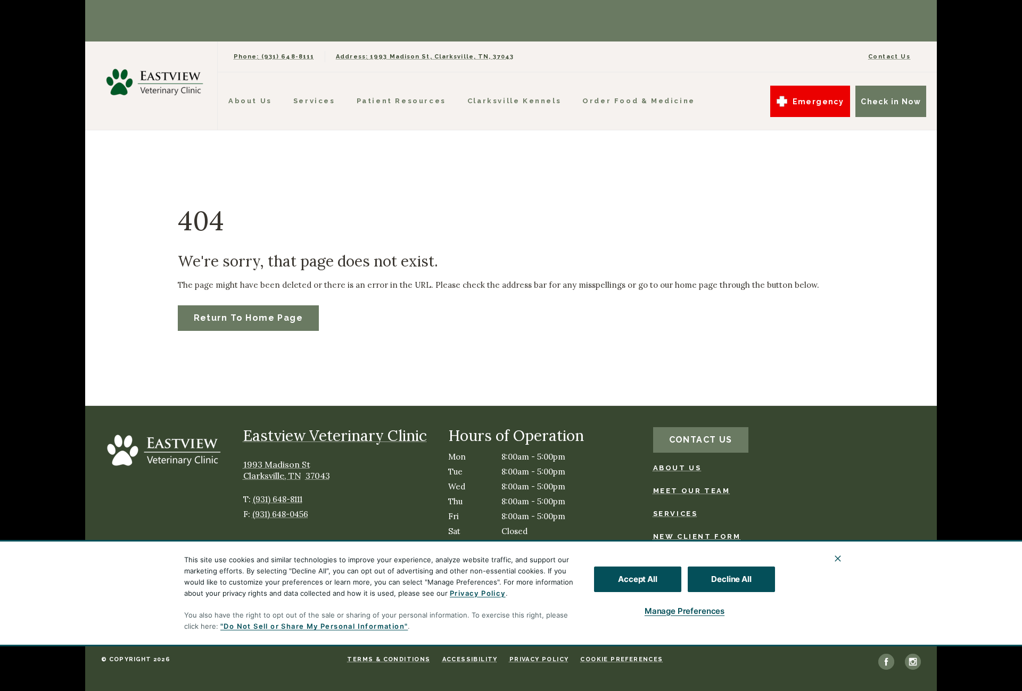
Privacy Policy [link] (539, 659)
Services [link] (314, 101)
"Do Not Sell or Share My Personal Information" (314, 626)
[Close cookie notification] (838, 558)
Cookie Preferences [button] (621, 659)
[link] (154, 83)
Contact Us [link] (889, 56)
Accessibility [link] (470, 659)
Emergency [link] (818, 101)
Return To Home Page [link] (248, 318)
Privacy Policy (478, 593)
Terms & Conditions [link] (388, 659)
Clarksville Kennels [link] (514, 101)
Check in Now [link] (891, 101)
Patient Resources (401, 101)
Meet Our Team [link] (691, 491)
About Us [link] (677, 468)
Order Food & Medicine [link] (638, 101)
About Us (250, 101)
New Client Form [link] (697, 536)
